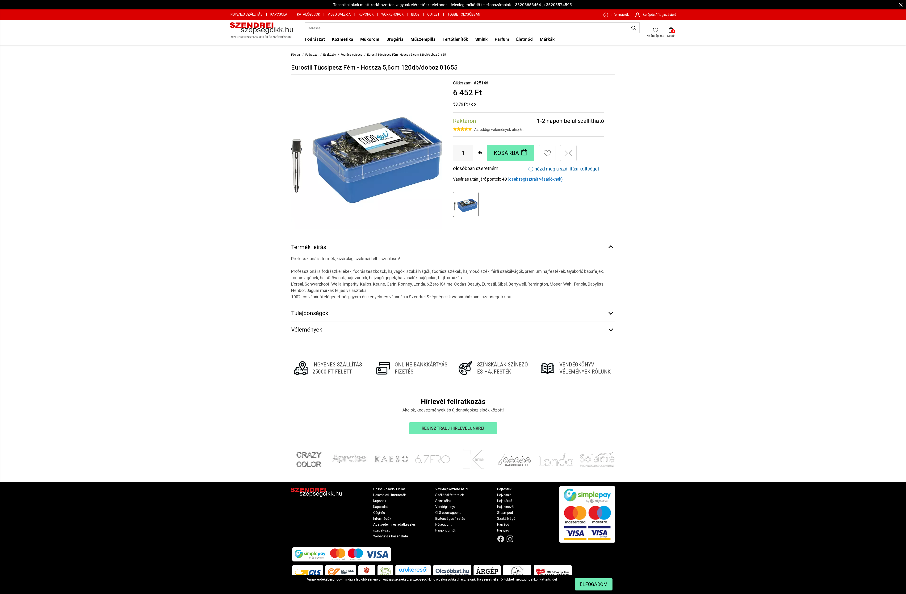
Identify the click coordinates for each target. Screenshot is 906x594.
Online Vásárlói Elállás (389, 489)
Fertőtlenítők (455, 39)
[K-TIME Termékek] (473, 460)
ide (554, 579)
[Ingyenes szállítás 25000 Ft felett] (329, 368)
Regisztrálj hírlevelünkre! (453, 428)
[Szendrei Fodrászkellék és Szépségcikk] (263, 32)
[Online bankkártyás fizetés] (412, 368)
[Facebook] (500, 539)
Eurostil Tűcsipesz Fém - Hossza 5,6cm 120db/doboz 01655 (406, 54)
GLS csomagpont (448, 513)
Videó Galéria (339, 14)
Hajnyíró (503, 530)
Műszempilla (423, 39)
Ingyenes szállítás (246, 14)
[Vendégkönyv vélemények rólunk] (576, 368)
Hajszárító (504, 501)
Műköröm (369, 39)
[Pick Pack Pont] (366, 572)
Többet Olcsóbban (463, 14)
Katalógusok (308, 14)
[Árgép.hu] (487, 572)
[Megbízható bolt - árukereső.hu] (385, 572)
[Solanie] (597, 460)
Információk (382, 518)
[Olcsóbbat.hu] (452, 572)
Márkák (547, 39)
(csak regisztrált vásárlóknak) (535, 179)
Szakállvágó (506, 518)
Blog (415, 14)
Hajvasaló (504, 495)
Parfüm (502, 39)
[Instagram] (510, 539)
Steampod (505, 513)
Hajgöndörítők (445, 530)
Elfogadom (594, 584)
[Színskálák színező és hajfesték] (494, 368)
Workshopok (392, 14)
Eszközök (329, 54)
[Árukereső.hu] (413, 571)
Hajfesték (504, 489)
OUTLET (433, 14)
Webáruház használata (390, 536)
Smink (481, 39)
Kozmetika (342, 39)
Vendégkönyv (445, 507)
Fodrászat (315, 39)
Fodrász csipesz (351, 54)
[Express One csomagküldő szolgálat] (340, 572)
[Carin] (515, 460)
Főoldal (296, 54)
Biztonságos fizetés (450, 518)
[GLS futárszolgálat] (307, 572)
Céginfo (379, 513)
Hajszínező (505, 507)
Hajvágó (503, 524)
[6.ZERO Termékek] (432, 460)
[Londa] (556, 460)
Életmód (524, 39)
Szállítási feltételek (449, 495)
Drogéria (394, 39)
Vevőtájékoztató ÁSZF (452, 489)
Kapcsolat (279, 14)
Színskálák (443, 501)
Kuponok (366, 14)
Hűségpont (443, 524)
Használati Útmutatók (389, 495)
